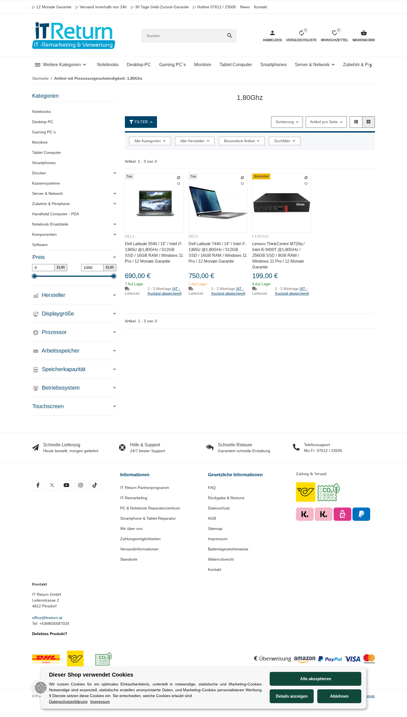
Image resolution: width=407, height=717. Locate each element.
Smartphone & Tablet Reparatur (148, 518)
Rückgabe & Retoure (226, 498)
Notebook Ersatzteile (50, 224)
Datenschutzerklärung (68, 701)
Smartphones (44, 163)
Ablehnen (339, 696)
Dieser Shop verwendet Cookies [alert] (91, 675)
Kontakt (260, 7)
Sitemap (215, 528)
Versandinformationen (139, 549)
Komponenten (44, 234)
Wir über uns (131, 528)
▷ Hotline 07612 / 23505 (214, 7)
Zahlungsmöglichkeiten (140, 539)
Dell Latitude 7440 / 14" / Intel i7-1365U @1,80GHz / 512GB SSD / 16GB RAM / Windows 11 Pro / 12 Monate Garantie (218, 252)
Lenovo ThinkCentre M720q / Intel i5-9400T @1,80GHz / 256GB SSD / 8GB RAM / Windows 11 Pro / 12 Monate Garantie (278, 255)
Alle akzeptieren (315, 678)
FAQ (212, 487)
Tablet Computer (46, 152)
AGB (212, 518)
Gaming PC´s (44, 132)
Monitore (40, 142)
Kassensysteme (46, 183)
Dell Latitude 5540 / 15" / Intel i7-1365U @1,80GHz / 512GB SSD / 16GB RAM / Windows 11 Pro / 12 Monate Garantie (154, 252)
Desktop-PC (42, 122)
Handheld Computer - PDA (55, 214)
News (245, 7)
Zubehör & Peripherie (51, 203)
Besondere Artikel (239, 141)
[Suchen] (230, 36)
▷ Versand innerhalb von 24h (101, 7)
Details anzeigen (292, 696)
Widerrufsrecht (221, 559)
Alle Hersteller (192, 141)
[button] (356, 122)
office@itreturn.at (47, 617)
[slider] (34, 276)
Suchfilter (282, 141)
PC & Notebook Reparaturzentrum (150, 508)
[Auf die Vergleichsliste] (178, 177)
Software (40, 244)
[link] (74, 173)
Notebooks (41, 111)
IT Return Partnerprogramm (144, 487)
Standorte (128, 559)
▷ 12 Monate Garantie (51, 7)
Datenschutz (219, 508)
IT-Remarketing (133, 498)
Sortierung (284, 122)
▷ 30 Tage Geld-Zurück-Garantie (160, 7)
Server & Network (47, 193)
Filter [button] (141, 122)
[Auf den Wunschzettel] (178, 184)
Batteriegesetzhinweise (228, 549)
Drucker (39, 173)
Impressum (218, 539)
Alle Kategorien (147, 141)
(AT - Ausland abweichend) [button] (165, 291)
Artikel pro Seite (324, 122)
